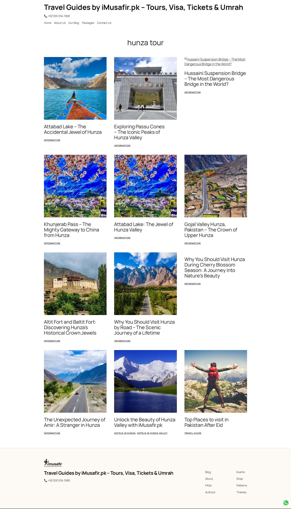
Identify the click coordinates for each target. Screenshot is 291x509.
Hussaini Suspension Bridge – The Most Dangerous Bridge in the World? (215, 78)
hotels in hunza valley (152, 433)
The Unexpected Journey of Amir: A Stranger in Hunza (74, 422)
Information (52, 140)
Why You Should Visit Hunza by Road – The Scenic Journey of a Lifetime (144, 327)
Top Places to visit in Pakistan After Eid (206, 422)
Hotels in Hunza (124, 433)
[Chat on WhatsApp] (286, 503)
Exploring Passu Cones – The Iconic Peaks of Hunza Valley (139, 132)
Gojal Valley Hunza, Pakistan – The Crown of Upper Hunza (210, 229)
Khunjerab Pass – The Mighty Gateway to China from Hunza (71, 229)
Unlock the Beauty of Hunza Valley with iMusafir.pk (144, 422)
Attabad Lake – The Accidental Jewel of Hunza (73, 129)
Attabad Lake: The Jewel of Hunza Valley (143, 226)
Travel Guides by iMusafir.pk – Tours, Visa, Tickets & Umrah (143, 7)
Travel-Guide (193, 433)
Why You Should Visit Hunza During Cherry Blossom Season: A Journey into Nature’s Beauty (214, 267)
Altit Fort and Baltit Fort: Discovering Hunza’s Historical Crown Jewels (70, 327)
